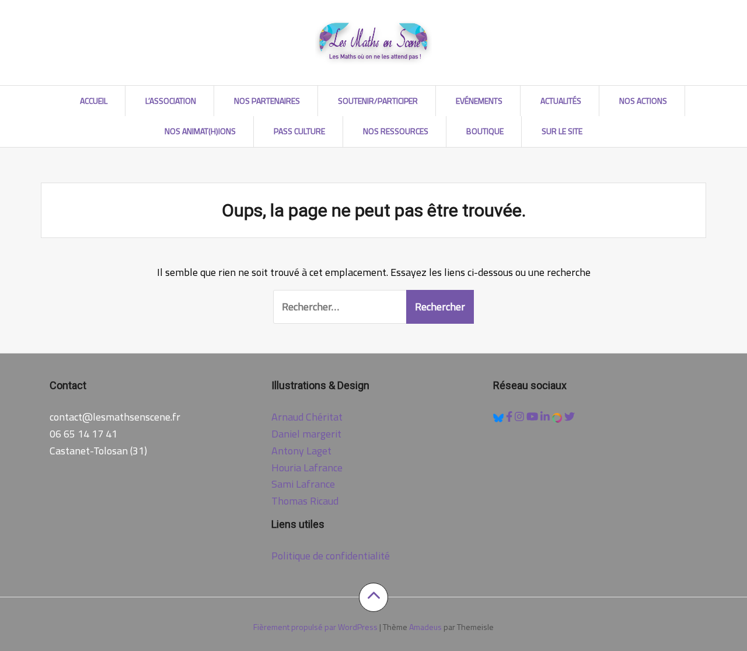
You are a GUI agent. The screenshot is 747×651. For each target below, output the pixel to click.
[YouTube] (533, 417)
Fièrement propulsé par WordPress (315, 627)
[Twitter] (569, 417)
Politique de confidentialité (330, 556)
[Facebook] (510, 417)
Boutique (485, 131)
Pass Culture (299, 131)
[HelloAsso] (558, 417)
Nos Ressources (395, 131)
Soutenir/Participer (378, 100)
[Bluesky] (499, 417)
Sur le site (562, 131)
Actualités (560, 100)
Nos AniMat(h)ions (200, 131)
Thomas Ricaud (304, 501)
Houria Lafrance (307, 467)
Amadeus (425, 627)
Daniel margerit (306, 434)
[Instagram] (520, 417)
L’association (170, 100)
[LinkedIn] (546, 417)
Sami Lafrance (303, 484)
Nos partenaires (267, 100)
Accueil (93, 100)
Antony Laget (301, 451)
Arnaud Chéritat (307, 417)
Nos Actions (643, 100)
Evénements (479, 100)
